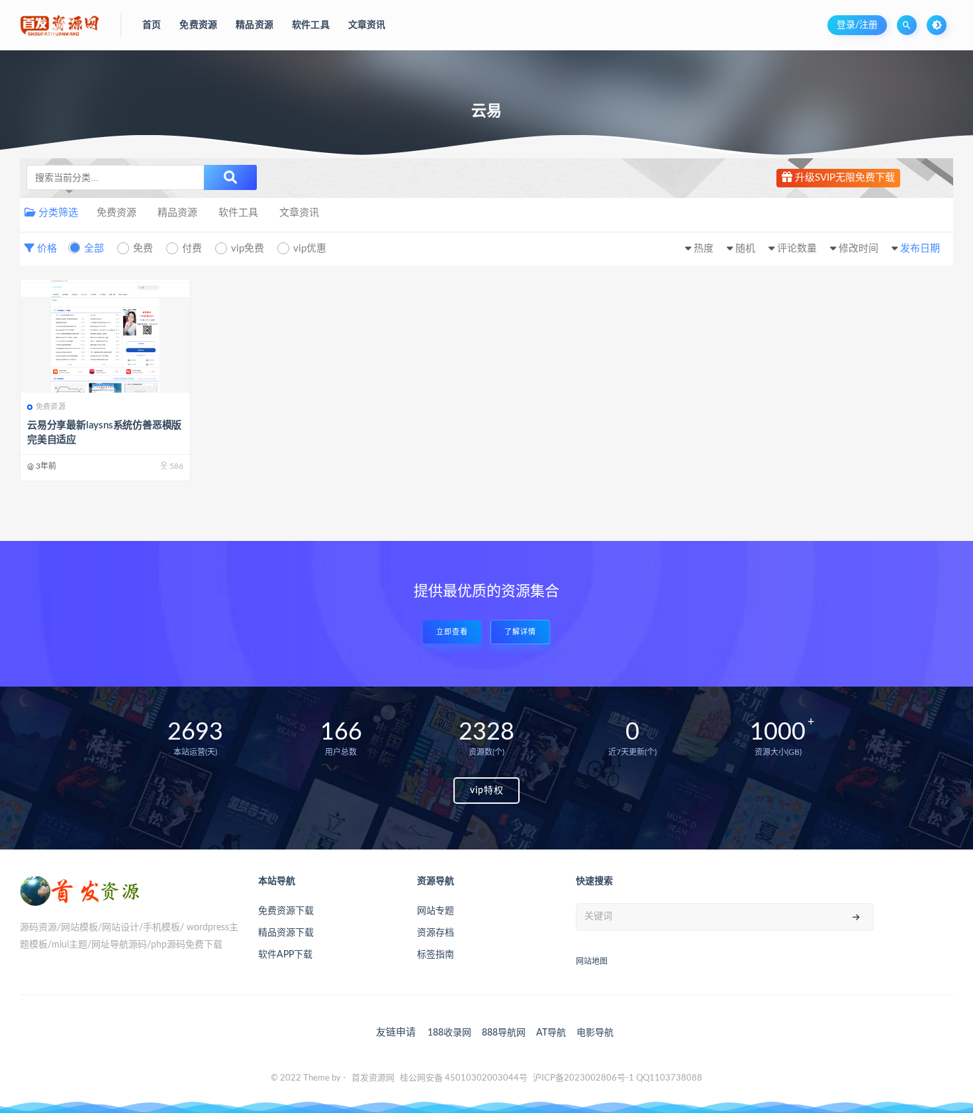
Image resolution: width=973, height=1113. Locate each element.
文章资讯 (299, 213)
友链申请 (396, 1033)
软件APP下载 (285, 954)
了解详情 (520, 632)
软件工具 (238, 213)
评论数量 (797, 249)
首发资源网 (372, 1078)
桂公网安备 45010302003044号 (464, 1078)
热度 (704, 249)
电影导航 (595, 1033)
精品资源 (177, 213)
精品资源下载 (286, 933)
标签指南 (435, 954)
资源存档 (435, 933)
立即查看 (452, 632)
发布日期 (920, 249)
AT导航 (551, 1033)
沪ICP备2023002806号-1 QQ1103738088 (617, 1078)
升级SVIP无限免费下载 (843, 178)
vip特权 (487, 790)
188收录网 (449, 1033)
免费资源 (116, 213)
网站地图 (592, 961)
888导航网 (504, 1033)
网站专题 (435, 911)
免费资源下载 (286, 911)
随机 (745, 249)
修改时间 (858, 249)
